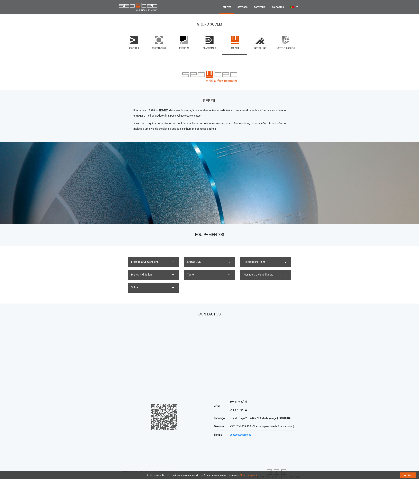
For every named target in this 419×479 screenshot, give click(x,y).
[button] (153, 262)
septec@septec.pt (240, 434)
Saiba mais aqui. (248, 475)
